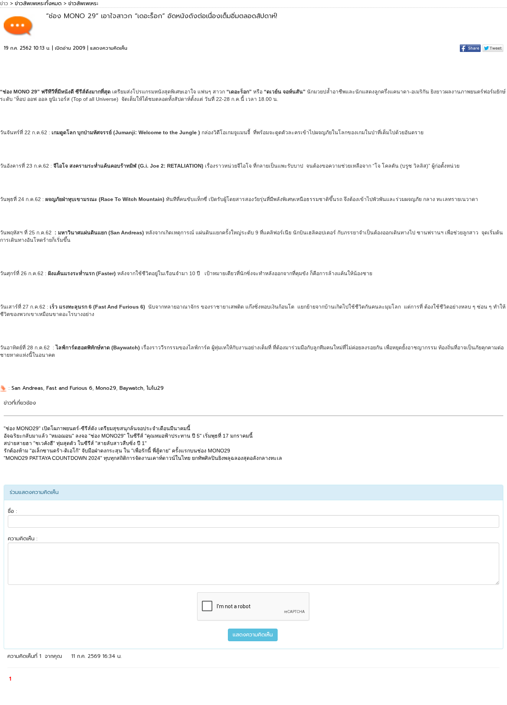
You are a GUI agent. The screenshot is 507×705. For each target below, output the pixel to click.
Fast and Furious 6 (69, 388)
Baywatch (131, 388)
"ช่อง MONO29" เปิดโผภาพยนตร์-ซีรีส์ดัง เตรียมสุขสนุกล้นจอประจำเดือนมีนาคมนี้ (97, 428)
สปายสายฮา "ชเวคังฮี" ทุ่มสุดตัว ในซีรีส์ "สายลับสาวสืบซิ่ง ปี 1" (75, 443)
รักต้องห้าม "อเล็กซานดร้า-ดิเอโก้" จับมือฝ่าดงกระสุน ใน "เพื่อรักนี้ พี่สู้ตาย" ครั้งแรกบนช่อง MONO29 (117, 451)
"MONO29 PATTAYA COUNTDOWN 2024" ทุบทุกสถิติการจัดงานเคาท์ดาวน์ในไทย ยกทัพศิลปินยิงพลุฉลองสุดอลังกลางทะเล (143, 458)
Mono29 (106, 388)
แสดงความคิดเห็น (108, 48)
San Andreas (27, 388)
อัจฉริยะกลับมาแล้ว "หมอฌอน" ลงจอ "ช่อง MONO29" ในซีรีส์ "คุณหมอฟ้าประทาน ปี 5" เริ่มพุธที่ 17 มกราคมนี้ (128, 436)
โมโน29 (155, 388)
